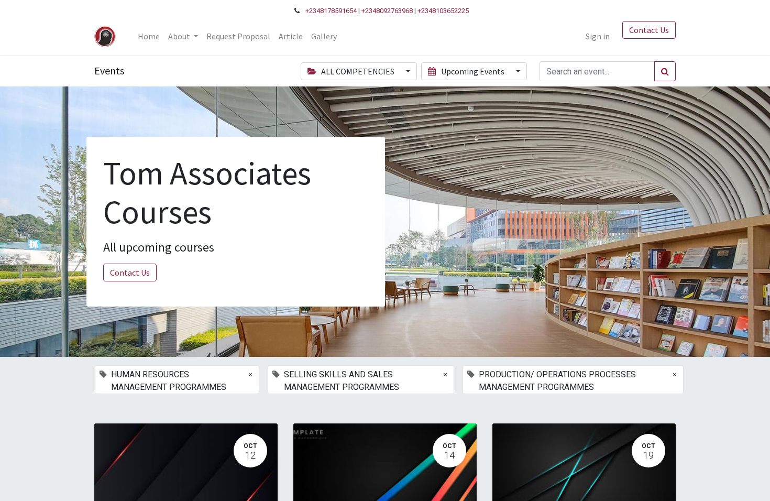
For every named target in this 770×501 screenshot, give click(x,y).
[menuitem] (149, 36)
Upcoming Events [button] (472, 71)
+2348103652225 (443, 11)
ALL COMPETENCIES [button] (358, 71)
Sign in (598, 36)
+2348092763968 (387, 11)
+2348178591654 (331, 11)
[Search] (665, 71)
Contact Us (649, 30)
